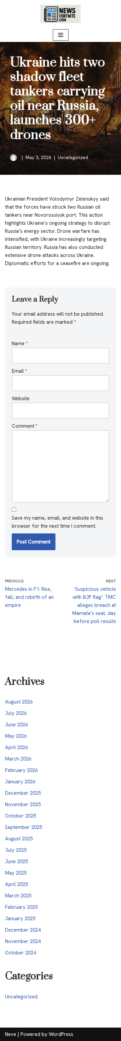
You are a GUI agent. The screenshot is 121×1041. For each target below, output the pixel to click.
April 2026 (16, 747)
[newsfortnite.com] (60, 14)
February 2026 (21, 770)
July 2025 (16, 850)
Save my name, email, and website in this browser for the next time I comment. (57, 522)
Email (19, 371)
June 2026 (16, 724)
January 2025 (20, 918)
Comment (25, 426)
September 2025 (23, 827)
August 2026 (19, 701)
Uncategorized (73, 157)
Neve (10, 1034)
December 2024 (23, 930)
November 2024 (23, 941)
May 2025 (16, 873)
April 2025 (16, 884)
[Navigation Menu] (61, 35)
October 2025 (20, 816)
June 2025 (16, 861)
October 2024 (20, 952)
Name (20, 343)
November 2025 (23, 804)
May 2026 (16, 736)
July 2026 (16, 713)
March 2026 (18, 759)
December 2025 (23, 793)
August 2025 (19, 838)
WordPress (61, 1034)
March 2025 (18, 895)
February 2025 (21, 907)
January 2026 (20, 781)
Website (21, 398)
